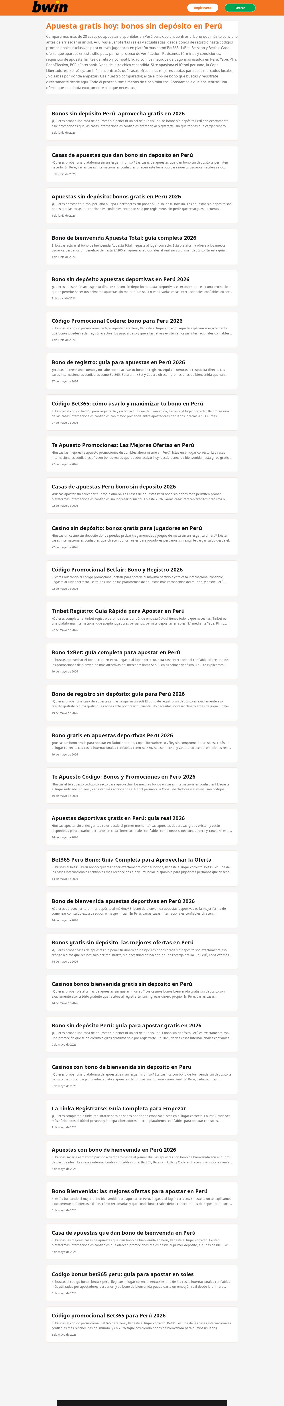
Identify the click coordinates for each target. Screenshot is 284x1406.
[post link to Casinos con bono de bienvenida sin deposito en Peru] (142, 1076)
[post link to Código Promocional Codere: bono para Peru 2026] (142, 330)
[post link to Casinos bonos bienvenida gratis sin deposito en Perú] (142, 993)
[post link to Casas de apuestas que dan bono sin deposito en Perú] (142, 164)
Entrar (240, 8)
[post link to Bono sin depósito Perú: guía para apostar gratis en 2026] (142, 1034)
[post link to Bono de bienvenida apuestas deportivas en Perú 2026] (142, 910)
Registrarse (202, 8)
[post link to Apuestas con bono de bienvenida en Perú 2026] (142, 1159)
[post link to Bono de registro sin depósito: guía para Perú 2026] (142, 703)
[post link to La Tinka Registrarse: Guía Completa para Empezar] (142, 1117)
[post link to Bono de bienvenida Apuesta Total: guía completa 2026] (142, 247)
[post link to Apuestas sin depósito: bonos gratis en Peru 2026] (142, 205)
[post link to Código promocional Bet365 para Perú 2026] (142, 1324)
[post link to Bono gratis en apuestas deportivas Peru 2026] (142, 744)
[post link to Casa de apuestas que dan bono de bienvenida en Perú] (142, 1242)
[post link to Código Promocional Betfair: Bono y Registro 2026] (142, 578)
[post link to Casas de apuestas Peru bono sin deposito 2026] (142, 495)
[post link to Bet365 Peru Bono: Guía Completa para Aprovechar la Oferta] (142, 868)
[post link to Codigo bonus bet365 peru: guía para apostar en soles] (142, 1283)
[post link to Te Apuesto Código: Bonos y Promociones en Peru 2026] (142, 785)
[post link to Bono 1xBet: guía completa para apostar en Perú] (142, 661)
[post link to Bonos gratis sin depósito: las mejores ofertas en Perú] (142, 951)
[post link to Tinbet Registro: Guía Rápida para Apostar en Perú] (142, 620)
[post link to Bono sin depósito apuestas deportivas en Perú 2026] (142, 288)
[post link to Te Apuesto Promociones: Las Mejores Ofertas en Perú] (142, 454)
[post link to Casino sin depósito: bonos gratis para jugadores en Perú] (142, 537)
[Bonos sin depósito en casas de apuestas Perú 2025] (50, 8)
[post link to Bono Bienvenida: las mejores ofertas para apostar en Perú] (142, 1200)
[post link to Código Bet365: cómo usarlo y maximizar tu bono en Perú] (142, 412)
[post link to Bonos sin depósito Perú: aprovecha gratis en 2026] (142, 122)
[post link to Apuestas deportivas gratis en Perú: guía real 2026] (142, 827)
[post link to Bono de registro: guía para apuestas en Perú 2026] (142, 371)
